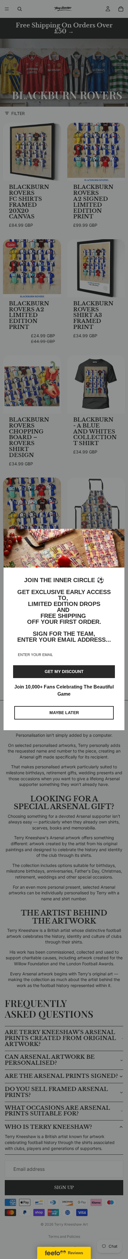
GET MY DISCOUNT (64, 671)
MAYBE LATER (64, 712)
